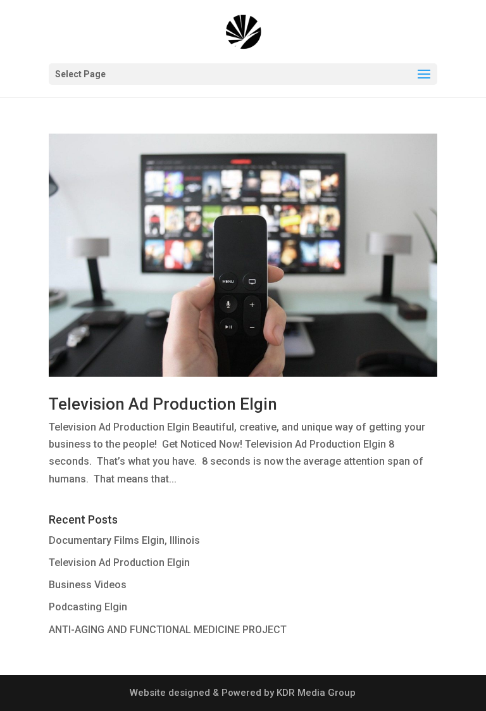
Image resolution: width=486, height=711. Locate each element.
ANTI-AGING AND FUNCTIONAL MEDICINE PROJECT (168, 630)
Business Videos (88, 585)
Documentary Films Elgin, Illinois (124, 540)
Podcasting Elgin (88, 607)
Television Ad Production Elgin (163, 403)
